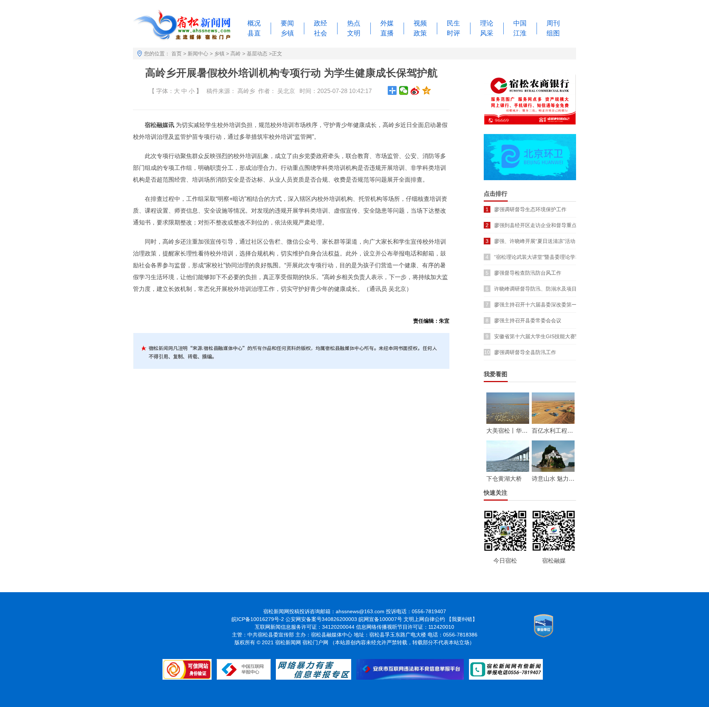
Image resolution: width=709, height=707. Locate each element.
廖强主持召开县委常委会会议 (527, 320)
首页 (176, 53)
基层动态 (257, 53)
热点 (353, 23)
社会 (320, 33)
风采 (486, 33)
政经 (320, 23)
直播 (387, 33)
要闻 (287, 23)
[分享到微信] (403, 90)
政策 (420, 33)
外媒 (387, 23)
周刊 (553, 23)
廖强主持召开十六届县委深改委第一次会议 (543, 305)
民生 (453, 23)
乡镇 (287, 33)
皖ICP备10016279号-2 (258, 619)
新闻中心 (198, 53)
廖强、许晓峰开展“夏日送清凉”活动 (534, 241)
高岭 (235, 53)
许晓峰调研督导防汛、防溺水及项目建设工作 (545, 289)
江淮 (520, 33)
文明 (353, 33)
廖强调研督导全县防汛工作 (525, 352)
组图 (553, 33)
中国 (520, 23)
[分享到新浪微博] (415, 90)
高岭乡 (246, 91)
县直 (254, 33)
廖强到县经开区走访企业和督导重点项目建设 (545, 225)
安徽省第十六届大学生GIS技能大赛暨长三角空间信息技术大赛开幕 (571, 336)
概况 (254, 23)
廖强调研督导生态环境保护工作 (530, 209)
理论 (486, 23)
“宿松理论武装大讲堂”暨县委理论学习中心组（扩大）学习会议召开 (571, 257)
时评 (453, 33)
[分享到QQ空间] (426, 90)
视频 (420, 23)
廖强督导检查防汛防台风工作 (527, 273)
